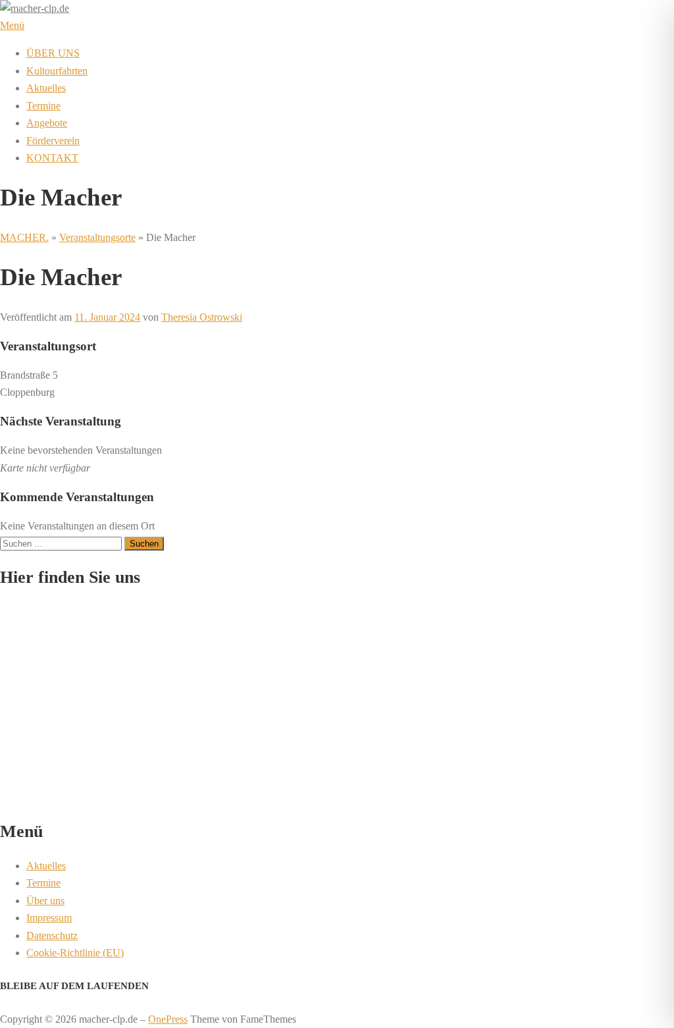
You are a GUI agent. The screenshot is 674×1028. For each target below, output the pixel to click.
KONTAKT (52, 157)
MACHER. (24, 237)
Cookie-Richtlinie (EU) (75, 952)
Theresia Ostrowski (201, 317)
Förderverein (53, 140)
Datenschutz (52, 935)
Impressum (49, 917)
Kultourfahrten (57, 70)
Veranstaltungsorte (97, 237)
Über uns (45, 900)
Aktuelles (46, 88)
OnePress (168, 1019)
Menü (12, 25)
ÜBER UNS (53, 53)
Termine (43, 105)
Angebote (46, 122)
